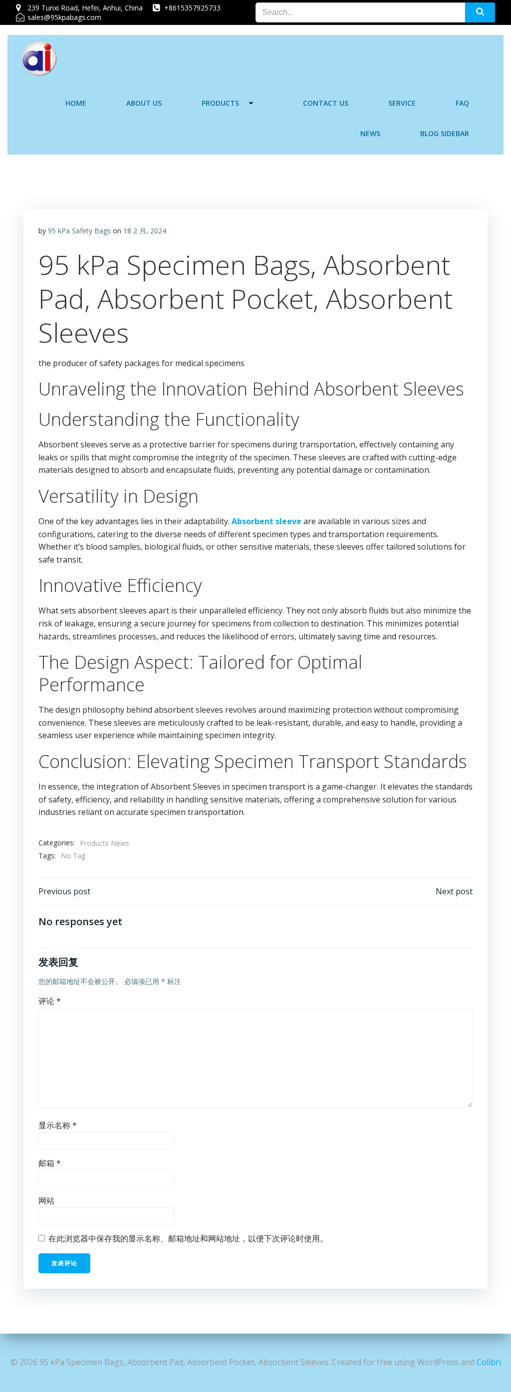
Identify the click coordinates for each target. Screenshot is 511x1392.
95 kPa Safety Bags (79, 230)
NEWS (370, 133)
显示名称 (57, 1125)
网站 (46, 1200)
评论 (49, 1000)
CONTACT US (325, 103)
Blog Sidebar (444, 133)
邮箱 (49, 1163)
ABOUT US (144, 103)
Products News (104, 843)
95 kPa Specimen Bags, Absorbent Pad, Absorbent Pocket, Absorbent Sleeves (245, 298)
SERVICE (402, 103)
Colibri (489, 1362)
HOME (75, 103)
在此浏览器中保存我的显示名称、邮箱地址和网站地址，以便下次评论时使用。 (188, 1238)
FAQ (462, 103)
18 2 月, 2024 (144, 230)
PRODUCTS (220, 103)
